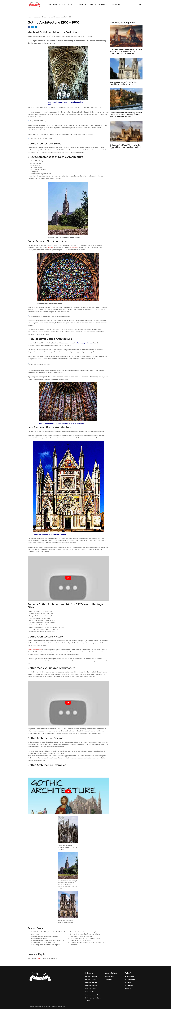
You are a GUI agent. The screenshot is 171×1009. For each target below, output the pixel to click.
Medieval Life (102, 4)
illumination (74, 248)
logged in (40, 958)
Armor (73, 4)
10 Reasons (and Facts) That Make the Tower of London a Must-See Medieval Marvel (125, 147)
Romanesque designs (84, 343)
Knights (64, 4)
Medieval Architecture (41, 17)
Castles (55, 4)
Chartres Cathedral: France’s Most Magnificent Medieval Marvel (123, 83)
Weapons (82, 4)
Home (49, 4)
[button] (56, 4)
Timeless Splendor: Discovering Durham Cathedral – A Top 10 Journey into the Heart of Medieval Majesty (126, 114)
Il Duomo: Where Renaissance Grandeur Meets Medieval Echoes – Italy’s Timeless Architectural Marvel (126, 52)
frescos (50, 248)
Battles (92, 4)
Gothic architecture (35, 650)
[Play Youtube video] (68, 578)
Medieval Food (116, 4)
